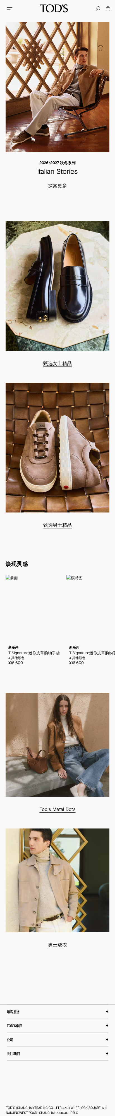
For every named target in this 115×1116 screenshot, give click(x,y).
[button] (9, 8)
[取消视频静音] (14, 48)
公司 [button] (10, 1039)
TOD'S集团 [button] (15, 1025)
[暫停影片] (100, 48)
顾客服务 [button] (13, 1011)
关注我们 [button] (13, 1053)
